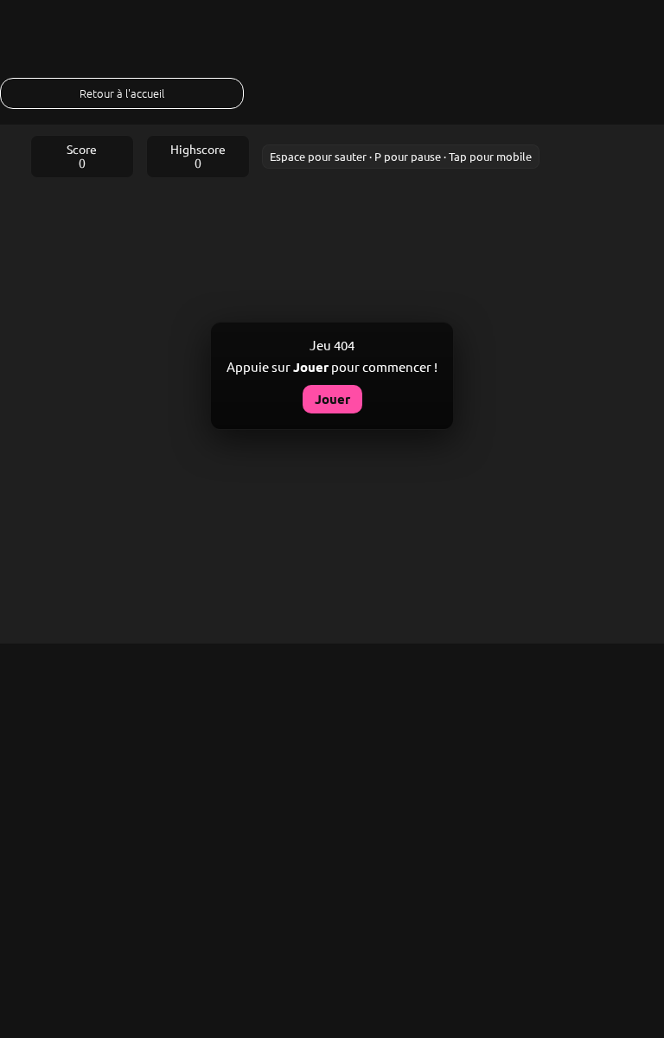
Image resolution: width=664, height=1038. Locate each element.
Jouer (332, 399)
